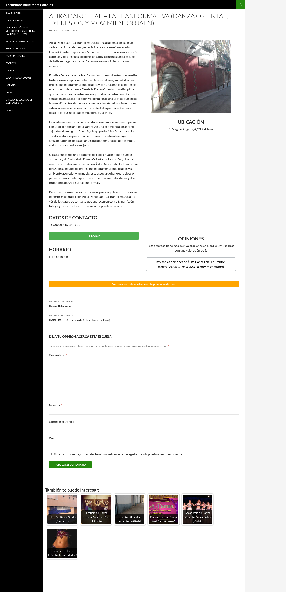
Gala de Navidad (15, 20)
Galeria (10, 70)
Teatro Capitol (14, 13)
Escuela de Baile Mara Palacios (29, 5)
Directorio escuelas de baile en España (19, 101)
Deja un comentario (65, 30)
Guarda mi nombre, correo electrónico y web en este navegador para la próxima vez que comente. (118, 454)
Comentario (58, 355)
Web (52, 438)
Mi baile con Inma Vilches (20, 41)
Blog (9, 92)
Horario (11, 85)
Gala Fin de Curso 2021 (18, 77)
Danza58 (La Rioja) (61, 304)
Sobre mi (11, 63)
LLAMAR (94, 236)
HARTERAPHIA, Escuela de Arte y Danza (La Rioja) (79, 318)
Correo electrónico (62, 421)
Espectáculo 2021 (16, 48)
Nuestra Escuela (15, 56)
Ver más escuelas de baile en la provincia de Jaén (144, 284)
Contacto (11, 110)
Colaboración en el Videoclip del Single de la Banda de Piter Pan (20, 30)
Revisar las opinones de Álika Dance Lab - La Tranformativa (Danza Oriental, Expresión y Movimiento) (191, 264)
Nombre (55, 405)
